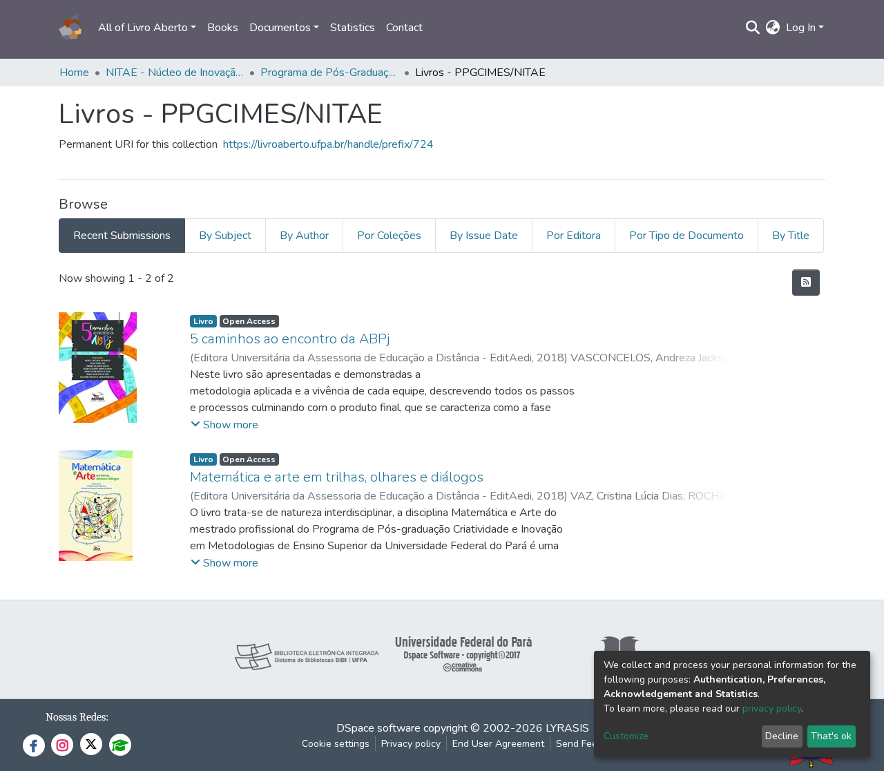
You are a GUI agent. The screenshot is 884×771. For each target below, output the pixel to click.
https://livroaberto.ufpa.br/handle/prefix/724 (328, 144)
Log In (801, 27)
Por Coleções (389, 235)
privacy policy (771, 708)
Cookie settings (335, 743)
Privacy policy (411, 743)
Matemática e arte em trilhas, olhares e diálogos (336, 477)
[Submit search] (753, 27)
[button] (773, 27)
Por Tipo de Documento (686, 235)
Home (74, 72)
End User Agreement (498, 743)
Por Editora (573, 235)
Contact (404, 27)
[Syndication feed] (806, 282)
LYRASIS (567, 728)
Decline (781, 736)
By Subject (225, 235)
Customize (626, 736)
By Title (790, 235)
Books (222, 27)
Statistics (352, 27)
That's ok (831, 736)
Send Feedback (590, 743)
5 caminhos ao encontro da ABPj (290, 339)
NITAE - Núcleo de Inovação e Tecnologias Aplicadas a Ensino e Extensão (175, 72)
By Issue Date (484, 235)
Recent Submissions (122, 235)
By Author (304, 235)
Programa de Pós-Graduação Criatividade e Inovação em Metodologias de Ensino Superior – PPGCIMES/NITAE (329, 72)
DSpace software (378, 728)
